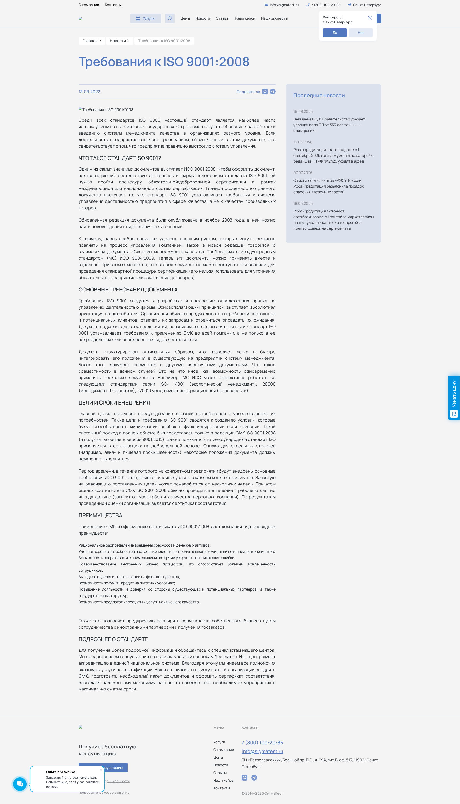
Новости (203, 18)
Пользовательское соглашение (104, 792)
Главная (90, 40)
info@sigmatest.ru (262, 751)
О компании (89, 4)
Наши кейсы (245, 18)
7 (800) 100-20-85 (262, 742)
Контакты (113, 4)
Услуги (219, 742)
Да (335, 32)
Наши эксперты (274, 18)
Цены (185, 18)
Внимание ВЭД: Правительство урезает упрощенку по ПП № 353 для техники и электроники (329, 124)
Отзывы (222, 18)
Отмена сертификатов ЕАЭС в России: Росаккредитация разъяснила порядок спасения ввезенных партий (328, 186)
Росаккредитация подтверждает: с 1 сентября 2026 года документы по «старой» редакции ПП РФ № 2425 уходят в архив (333, 155)
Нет (361, 32)
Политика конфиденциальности (104, 781)
